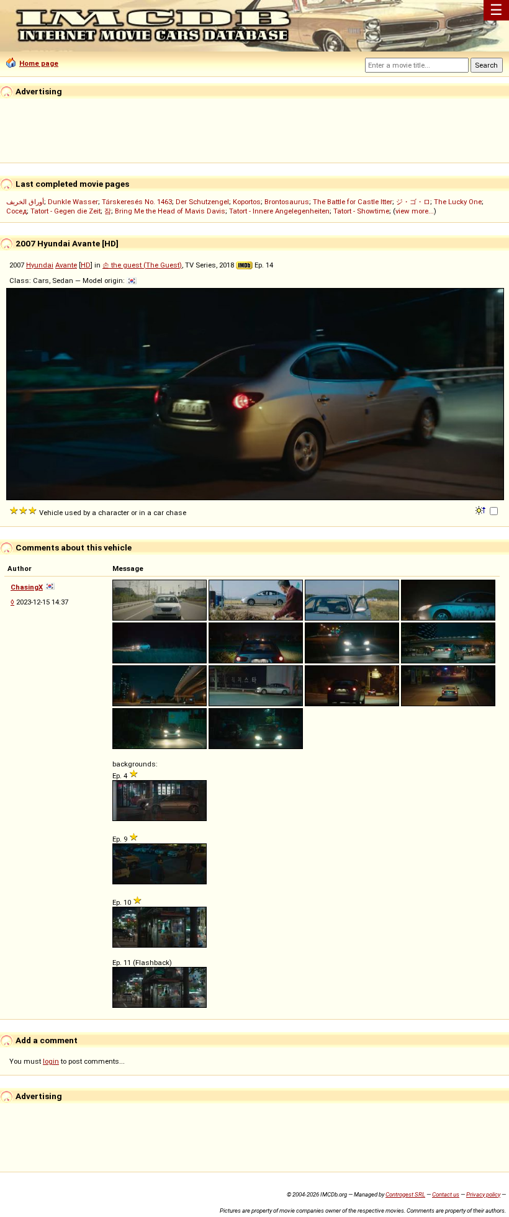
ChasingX (27, 587)
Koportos (247, 201)
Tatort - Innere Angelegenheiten (279, 211)
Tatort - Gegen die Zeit (65, 211)
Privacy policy (483, 1194)
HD (86, 265)
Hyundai (39, 265)
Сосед (16, 211)
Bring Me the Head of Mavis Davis (170, 211)
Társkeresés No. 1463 (137, 201)
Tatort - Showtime (361, 211)
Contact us (445, 1194)
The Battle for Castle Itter (352, 201)
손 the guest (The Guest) (142, 265)
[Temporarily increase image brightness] (481, 509)
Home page (38, 63)
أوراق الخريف (25, 201)
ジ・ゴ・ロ (413, 201)
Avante (66, 265)
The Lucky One (458, 201)
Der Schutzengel (202, 201)
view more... (414, 211)
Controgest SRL (405, 1194)
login (51, 1061)
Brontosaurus (286, 201)
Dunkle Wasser (73, 201)
